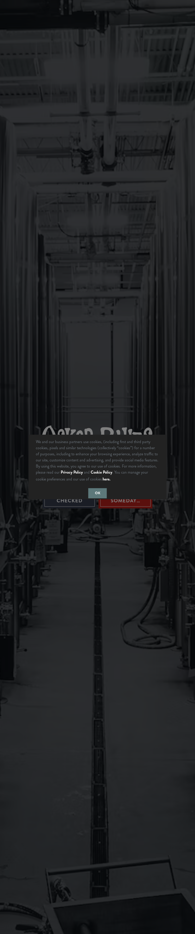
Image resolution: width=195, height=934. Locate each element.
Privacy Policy (72, 472)
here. (106, 479)
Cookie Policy (101, 472)
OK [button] (97, 493)
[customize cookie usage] (116, 480)
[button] (113, 479)
